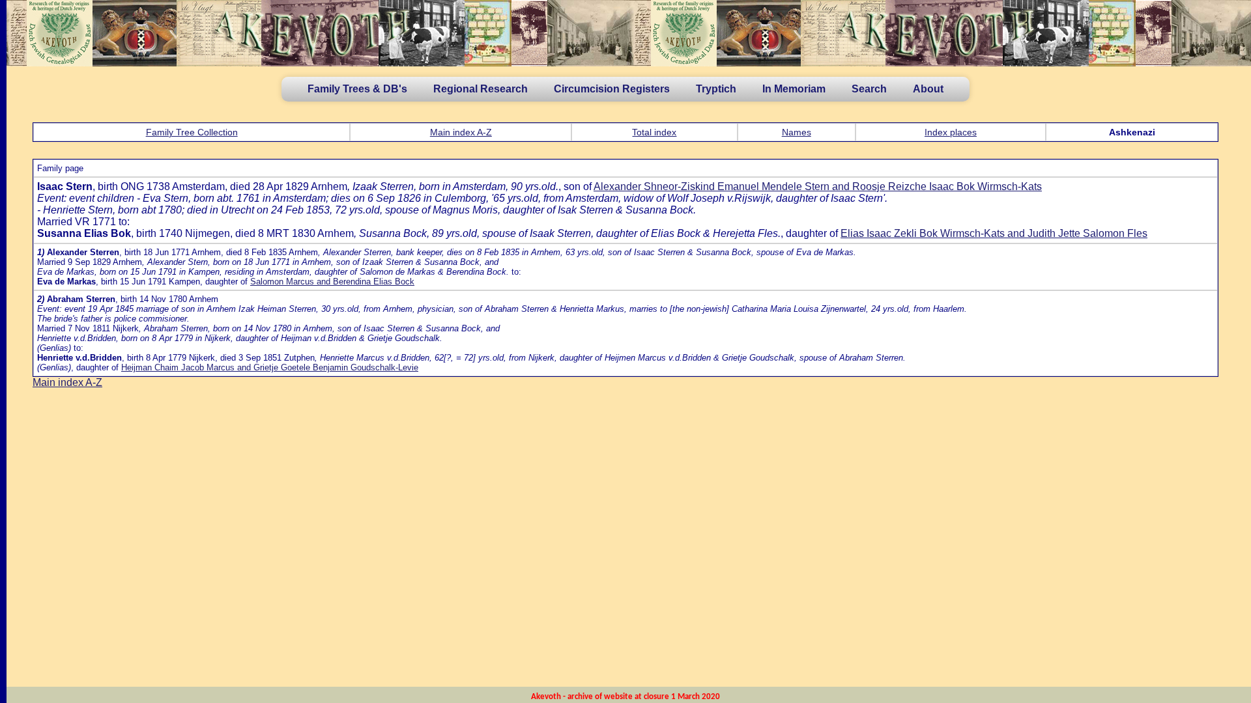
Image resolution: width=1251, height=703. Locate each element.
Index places (951, 132)
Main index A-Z (461, 132)
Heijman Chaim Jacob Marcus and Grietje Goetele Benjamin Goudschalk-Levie (269, 367)
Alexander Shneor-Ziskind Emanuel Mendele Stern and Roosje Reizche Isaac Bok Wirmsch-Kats (818, 186)
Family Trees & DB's (357, 88)
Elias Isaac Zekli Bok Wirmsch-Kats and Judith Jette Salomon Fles (994, 233)
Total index (654, 132)
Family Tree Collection (192, 132)
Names (796, 132)
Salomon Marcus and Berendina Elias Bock (332, 281)
